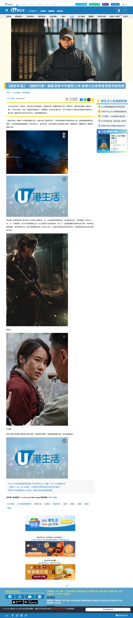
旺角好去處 (112, 591)
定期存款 (60, 11)
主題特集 (126, 16)
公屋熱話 (43, 11)
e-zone (54, 4)
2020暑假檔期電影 (24, 504)
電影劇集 (26, 92)
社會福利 (66, 593)
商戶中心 (105, 4)
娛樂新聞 (51, 11)
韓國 (86, 504)
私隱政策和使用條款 (58, 609)
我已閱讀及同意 (108, 609)
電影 (72, 504)
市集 (57, 591)
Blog (47, 4)
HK (17, 4)
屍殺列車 (57, 504)
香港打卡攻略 (114, 16)
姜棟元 (47, 504)
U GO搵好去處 (82, 4)
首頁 (8, 92)
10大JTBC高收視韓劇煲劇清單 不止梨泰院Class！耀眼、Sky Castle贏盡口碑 (36, 483)
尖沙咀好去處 (70, 591)
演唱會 (8, 16)
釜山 (9, 508)
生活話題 (16, 92)
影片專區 (81, 16)
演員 (79, 504)
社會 (120, 591)
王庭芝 (12, 98)
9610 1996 (53, 497)
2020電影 (11, 504)
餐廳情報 (50, 593)
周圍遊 (91, 16)
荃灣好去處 (102, 591)
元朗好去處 (92, 591)
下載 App (116, 4)
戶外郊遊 (58, 593)
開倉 (61, 591)
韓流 (65, 504)
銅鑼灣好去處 (81, 591)
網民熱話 (50, 600)
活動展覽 (50, 591)
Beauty (39, 4)
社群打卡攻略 (95, 4)
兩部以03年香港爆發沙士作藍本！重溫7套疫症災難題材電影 (30, 490)
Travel (24, 4)
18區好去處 (101, 16)
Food (31, 4)
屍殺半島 (38, 504)
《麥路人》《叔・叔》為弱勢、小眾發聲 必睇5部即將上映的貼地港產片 (34, 487)
